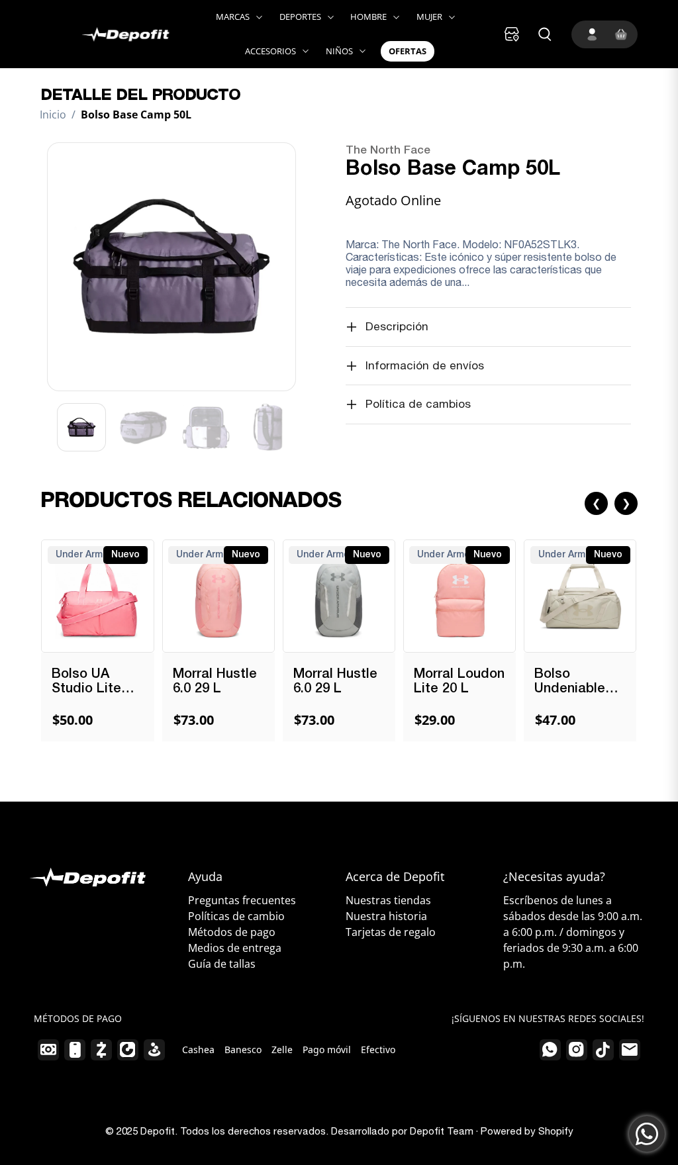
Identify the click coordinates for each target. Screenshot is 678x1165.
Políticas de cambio (236, 916)
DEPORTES (300, 17)
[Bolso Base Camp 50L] (171, 266)
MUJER (429, 17)
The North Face (388, 151)
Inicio (53, 114)
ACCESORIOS (270, 51)
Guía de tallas (222, 963)
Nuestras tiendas (388, 900)
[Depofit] (111, 34)
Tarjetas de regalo (391, 932)
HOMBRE (368, 17)
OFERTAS (407, 51)
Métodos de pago (231, 932)
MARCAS (233, 17)
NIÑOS (339, 51)
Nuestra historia (386, 916)
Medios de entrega (234, 948)
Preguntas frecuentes (242, 900)
